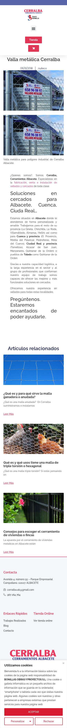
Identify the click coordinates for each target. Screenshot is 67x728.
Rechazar (48, 721)
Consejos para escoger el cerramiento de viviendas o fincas (31, 533)
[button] (33, 28)
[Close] (63, 663)
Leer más (8, 414)
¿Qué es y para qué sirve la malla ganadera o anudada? (27, 395)
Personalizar (18, 721)
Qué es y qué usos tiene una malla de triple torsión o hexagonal (30, 464)
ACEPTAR (33, 712)
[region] (33, 694)
